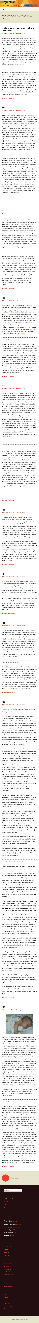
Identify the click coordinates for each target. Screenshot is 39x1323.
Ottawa (6, 1213)
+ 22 (3, 623)
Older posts (11, 1178)
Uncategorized (21, 33)
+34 (3, 107)
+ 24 (4, 574)
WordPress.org (8, 1309)
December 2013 (8, 1266)
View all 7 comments (8, 376)
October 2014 (7, 1249)
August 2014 (7, 1252)
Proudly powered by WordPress (19, 1319)
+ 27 (4, 385)
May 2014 (6, 1255)
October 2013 (7, 1272)
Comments (8, 1306)
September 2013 (8, 1274)
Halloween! (7, 1201)
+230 (5, 1207)
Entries (7, 1303)
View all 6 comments (8, 998)
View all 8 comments (8, 564)
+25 (3, 510)
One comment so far (9, 692)
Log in (5, 1300)
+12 (3, 1007)
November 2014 (8, 1247)
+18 (3, 702)
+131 (5, 1210)
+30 (3, 210)
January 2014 (7, 1263)
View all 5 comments (8, 98)
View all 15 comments (9, 613)
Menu (3, 9)
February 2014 (7, 1261)
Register (6, 1297)
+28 (3, 298)
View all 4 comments (8, 288)
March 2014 (7, 1258)
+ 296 (5, 1204)
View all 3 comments (8, 201)
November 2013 (8, 1269)
